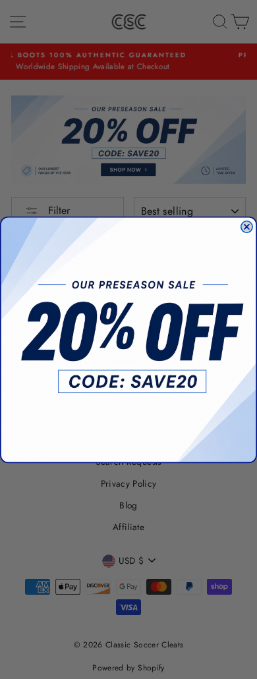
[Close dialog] (246, 226)
